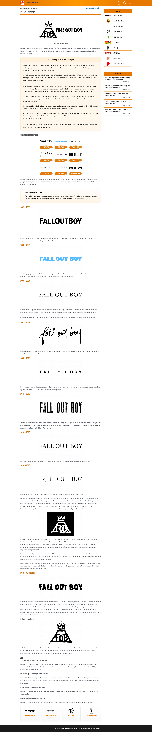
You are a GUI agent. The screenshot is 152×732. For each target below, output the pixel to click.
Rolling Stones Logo (118, 64)
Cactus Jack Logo (118, 26)
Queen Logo (116, 58)
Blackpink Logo (117, 15)
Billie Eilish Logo (117, 37)
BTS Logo (115, 48)
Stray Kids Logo (117, 32)
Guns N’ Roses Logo (118, 21)
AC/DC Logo (116, 53)
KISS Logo (116, 42)
